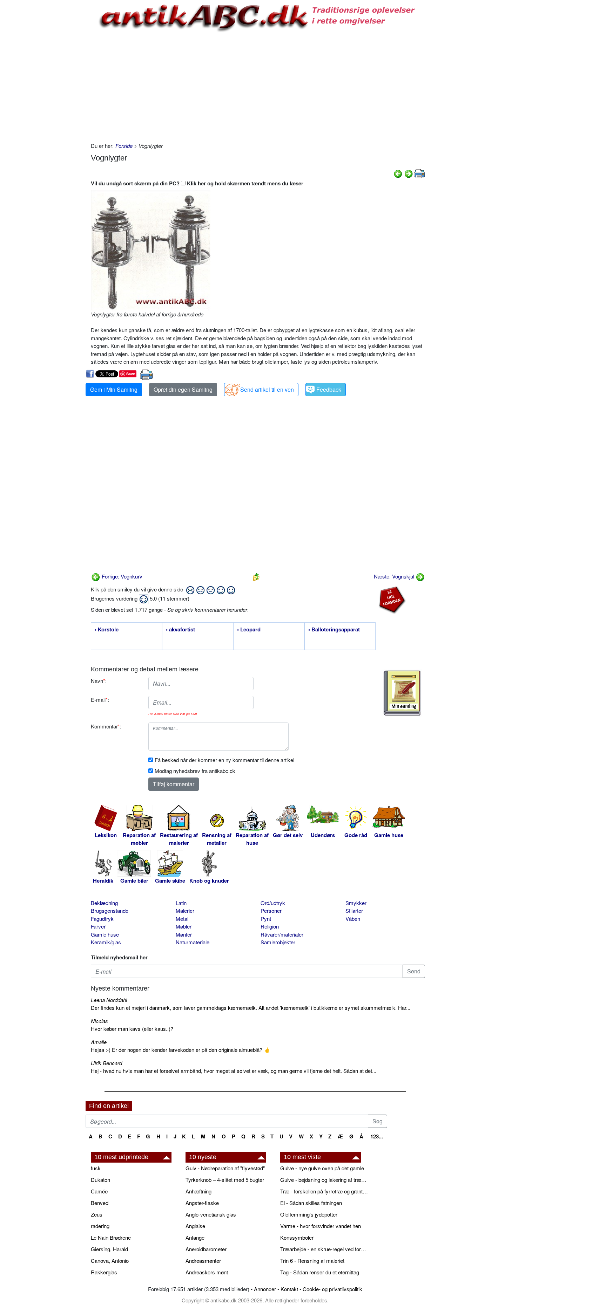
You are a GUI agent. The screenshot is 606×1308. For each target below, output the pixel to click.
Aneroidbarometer (206, 1249)
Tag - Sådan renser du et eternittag (319, 1272)
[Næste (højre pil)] (408, 173)
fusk (96, 1168)
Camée (99, 1191)
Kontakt (289, 1289)
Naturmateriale (192, 942)
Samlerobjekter (278, 942)
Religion (270, 926)
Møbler (183, 926)
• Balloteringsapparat (334, 629)
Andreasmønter (203, 1260)
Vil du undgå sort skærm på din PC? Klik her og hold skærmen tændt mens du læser (197, 183)
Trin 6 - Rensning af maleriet (312, 1260)
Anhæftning (198, 1191)
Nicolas (99, 1021)
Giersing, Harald (109, 1249)
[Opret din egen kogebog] (402, 693)
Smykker (355, 902)
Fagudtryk (102, 918)
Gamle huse (105, 934)
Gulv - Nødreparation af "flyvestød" (225, 1168)
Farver (98, 926)
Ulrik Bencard (106, 1063)
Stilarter (354, 910)
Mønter (184, 934)
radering (100, 1226)
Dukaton (100, 1179)
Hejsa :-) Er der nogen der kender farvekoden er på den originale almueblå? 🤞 (180, 1049)
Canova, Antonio (110, 1260)
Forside (124, 145)
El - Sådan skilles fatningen (311, 1202)
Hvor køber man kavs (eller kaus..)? (132, 1028)
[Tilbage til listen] (256, 576)
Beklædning (104, 902)
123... (376, 1136)
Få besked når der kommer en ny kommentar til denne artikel (224, 759)
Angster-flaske (202, 1202)
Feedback (328, 389)
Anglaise (195, 1226)
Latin (181, 902)
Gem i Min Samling (113, 389)
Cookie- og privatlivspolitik (332, 1289)
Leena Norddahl (109, 1000)
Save (130, 373)
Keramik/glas (106, 942)
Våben (352, 918)
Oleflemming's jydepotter (308, 1214)
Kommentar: (106, 726)
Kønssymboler (297, 1237)
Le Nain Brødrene (111, 1237)
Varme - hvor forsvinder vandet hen (320, 1226)
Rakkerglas (104, 1272)
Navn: (99, 680)
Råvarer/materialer (282, 934)
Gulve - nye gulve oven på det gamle (322, 1168)
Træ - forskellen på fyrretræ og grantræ (324, 1191)
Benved (99, 1202)
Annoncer (265, 1289)
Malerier (185, 910)
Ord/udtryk (273, 902)
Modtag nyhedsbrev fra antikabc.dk (195, 770)
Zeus (96, 1214)
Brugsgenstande (109, 910)
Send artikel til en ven (267, 389)
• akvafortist (180, 629)
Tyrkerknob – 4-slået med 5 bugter (225, 1179)
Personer (271, 910)
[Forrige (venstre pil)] (398, 173)
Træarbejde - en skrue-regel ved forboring (324, 1249)
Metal (182, 918)
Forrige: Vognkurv (121, 576)
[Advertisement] (56, 106)
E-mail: (100, 699)
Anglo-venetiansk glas (211, 1214)
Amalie (99, 1042)
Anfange (195, 1237)
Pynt (266, 918)
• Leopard (249, 629)
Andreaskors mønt (207, 1272)
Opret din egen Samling (183, 389)
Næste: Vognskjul (395, 576)
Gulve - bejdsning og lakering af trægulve (324, 1179)
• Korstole (107, 629)
